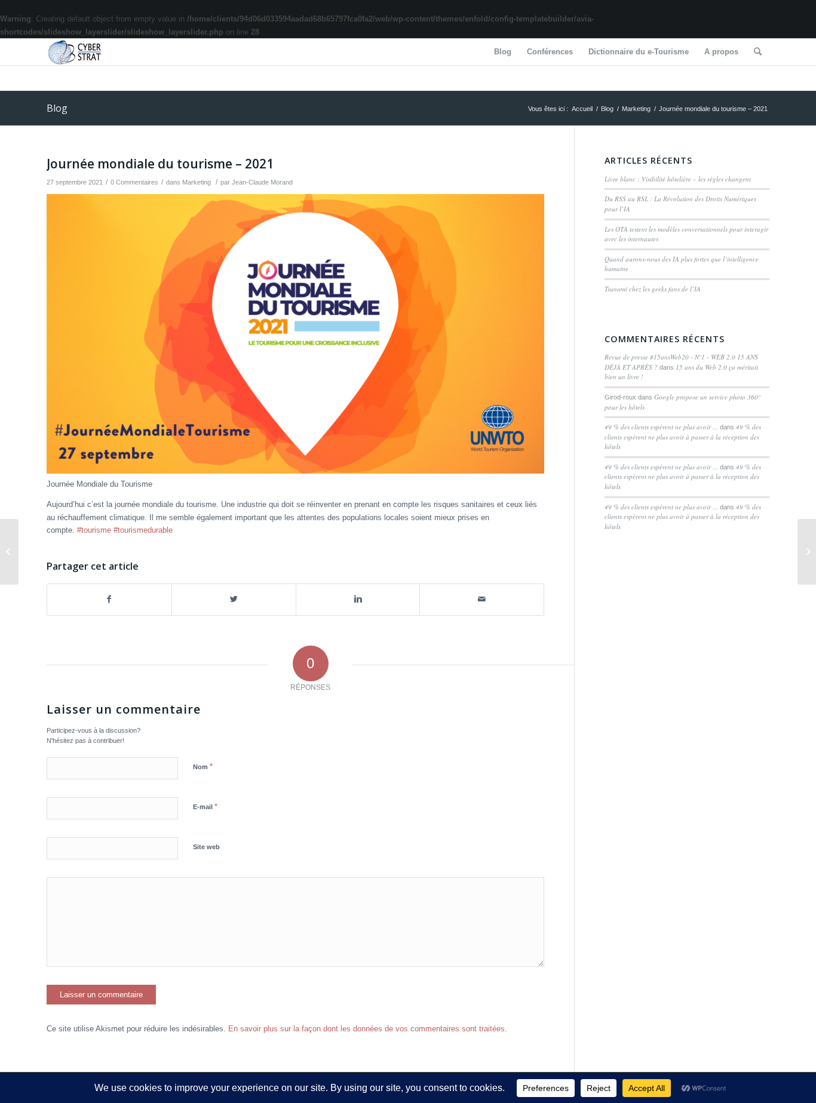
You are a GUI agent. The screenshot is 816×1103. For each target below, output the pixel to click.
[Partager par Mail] (482, 599)
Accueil (582, 108)
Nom (203, 766)
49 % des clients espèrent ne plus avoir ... (661, 426)
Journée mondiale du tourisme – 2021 (160, 163)
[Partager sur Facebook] (109, 599)
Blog (57, 108)
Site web (206, 846)
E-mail (205, 806)
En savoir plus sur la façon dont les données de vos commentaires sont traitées (366, 1028)
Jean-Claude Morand (262, 182)
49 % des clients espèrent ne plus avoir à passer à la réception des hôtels (683, 436)
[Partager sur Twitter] (234, 599)
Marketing (636, 108)
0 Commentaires (134, 182)
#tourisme (94, 530)
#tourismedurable (143, 530)
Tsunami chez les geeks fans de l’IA (653, 288)
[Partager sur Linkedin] (358, 599)
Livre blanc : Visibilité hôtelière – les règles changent (678, 178)
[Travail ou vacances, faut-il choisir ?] (9, 552)
